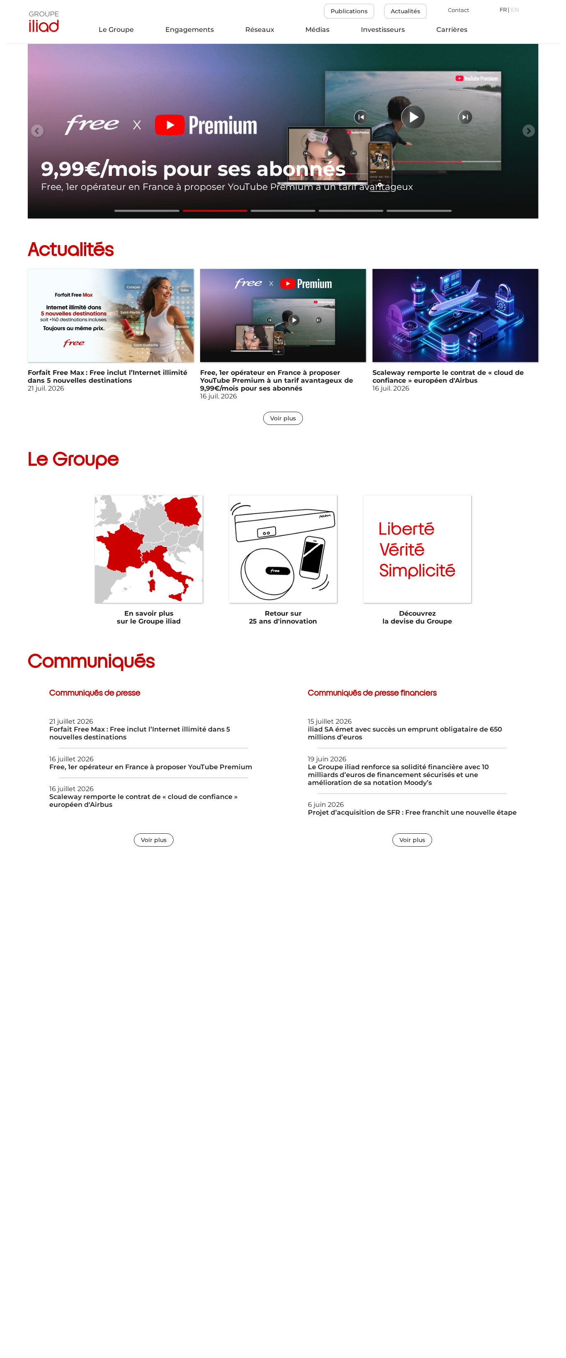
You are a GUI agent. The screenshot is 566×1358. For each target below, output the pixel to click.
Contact (458, 10)
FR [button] (503, 10)
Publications (349, 11)
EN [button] (515, 10)
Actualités (405, 11)
